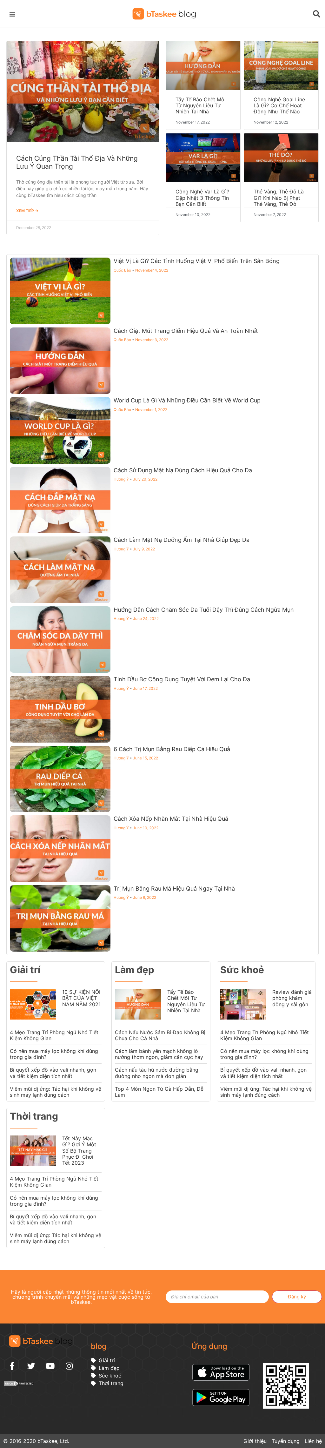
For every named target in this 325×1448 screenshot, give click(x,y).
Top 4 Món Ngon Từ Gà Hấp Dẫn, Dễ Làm (159, 1092)
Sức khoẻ (242, 969)
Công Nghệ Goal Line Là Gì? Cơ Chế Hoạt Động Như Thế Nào (279, 105)
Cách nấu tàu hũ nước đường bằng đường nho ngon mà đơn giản (156, 1073)
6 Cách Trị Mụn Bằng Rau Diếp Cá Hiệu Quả (172, 749)
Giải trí (25, 969)
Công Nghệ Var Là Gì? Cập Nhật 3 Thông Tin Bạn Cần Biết (202, 197)
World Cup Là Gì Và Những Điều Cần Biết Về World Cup (187, 400)
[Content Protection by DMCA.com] (19, 1385)
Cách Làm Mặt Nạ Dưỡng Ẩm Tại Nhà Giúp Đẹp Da (181, 539)
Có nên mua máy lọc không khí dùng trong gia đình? (54, 1054)
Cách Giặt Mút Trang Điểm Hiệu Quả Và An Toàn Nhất (186, 330)
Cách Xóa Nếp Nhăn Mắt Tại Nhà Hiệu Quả (171, 818)
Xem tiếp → (27, 210)
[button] (13, 13)
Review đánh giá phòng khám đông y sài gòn (292, 998)
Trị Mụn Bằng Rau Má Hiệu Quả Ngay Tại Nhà (174, 888)
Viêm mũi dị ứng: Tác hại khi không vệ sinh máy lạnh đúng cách (55, 1092)
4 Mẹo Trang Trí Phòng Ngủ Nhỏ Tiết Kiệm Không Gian (54, 1035)
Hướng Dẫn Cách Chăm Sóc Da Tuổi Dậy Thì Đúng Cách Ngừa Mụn (204, 609)
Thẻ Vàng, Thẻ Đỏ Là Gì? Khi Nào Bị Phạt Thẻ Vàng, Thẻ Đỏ (279, 197)
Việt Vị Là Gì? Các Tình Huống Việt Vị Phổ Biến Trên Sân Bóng (197, 261)
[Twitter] (31, 1366)
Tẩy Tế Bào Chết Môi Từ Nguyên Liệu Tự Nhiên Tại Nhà (201, 105)
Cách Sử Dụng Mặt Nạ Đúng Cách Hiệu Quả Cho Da (183, 470)
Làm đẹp (134, 969)
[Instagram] (69, 1366)
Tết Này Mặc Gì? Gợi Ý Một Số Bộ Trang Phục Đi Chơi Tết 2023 (79, 1150)
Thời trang (34, 1116)
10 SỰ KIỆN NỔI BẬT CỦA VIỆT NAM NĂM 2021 (81, 998)
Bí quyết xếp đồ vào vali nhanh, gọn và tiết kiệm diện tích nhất (53, 1073)
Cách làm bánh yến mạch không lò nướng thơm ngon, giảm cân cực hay (159, 1054)
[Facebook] (12, 1366)
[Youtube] (50, 1366)
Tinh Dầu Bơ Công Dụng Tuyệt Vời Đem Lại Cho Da (182, 679)
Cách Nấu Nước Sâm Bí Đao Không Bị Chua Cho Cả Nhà (160, 1035)
